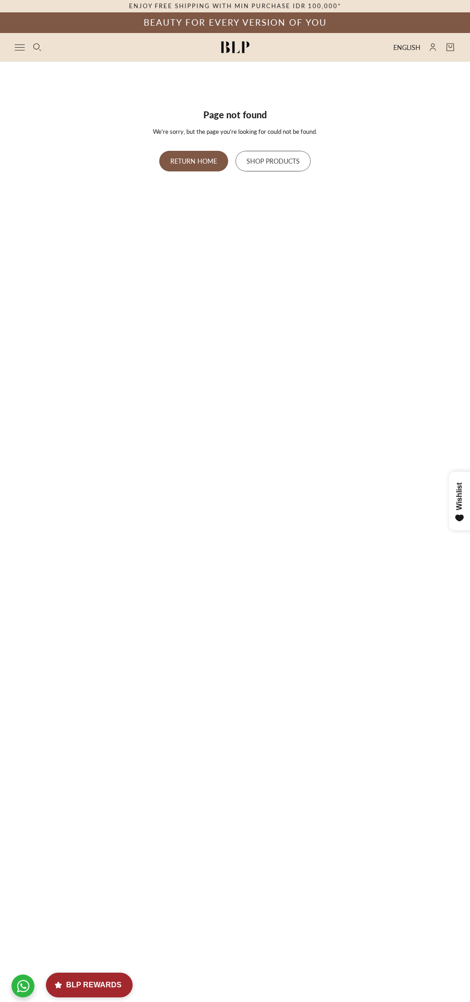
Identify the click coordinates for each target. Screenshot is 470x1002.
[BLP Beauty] (235, 47)
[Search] (37, 47)
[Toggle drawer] (20, 47)
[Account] (433, 47)
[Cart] (450, 47)
